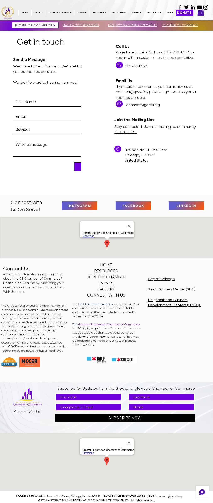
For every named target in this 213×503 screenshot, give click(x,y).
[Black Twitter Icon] (186, 7)
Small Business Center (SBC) (171, 289)
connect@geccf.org (133, 92)
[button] (60, 13)
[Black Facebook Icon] (180, 7)
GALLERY (106, 289)
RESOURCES (106, 271)
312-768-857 (134, 496)
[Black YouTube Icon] (199, 7)
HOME (106, 265)
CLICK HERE (125, 132)
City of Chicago (161, 279)
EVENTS (106, 283)
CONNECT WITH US (106, 295)
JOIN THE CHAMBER (106, 277)
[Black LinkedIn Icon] (193, 7)
